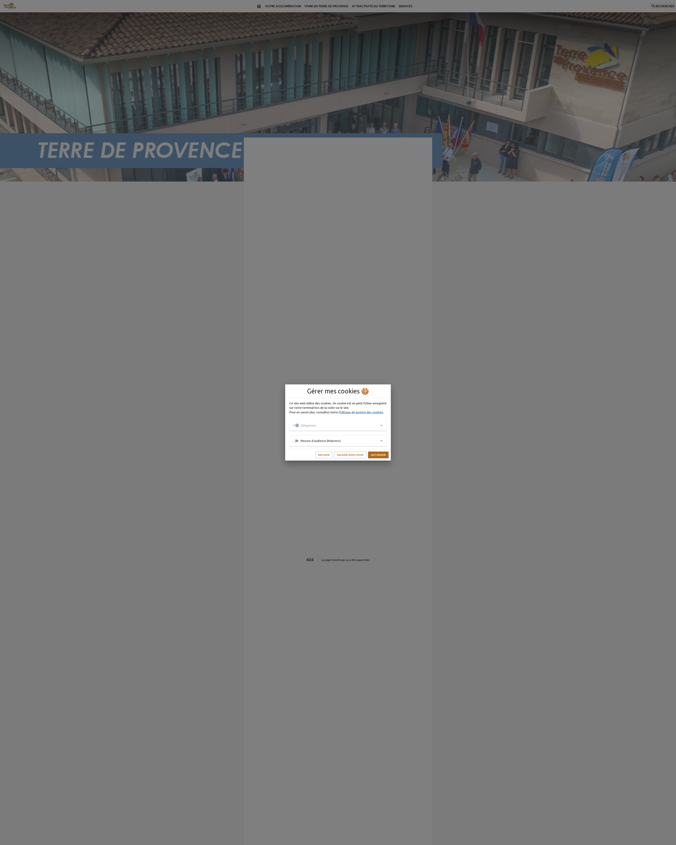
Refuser (324, 454)
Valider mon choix (350, 454)
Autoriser (378, 454)
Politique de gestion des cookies (361, 412)
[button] (338, 425)
